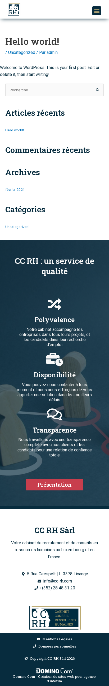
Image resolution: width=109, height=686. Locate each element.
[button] (96, 10)
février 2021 (15, 189)
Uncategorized (21, 52)
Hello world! (14, 130)
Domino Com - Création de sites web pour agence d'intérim (54, 678)
